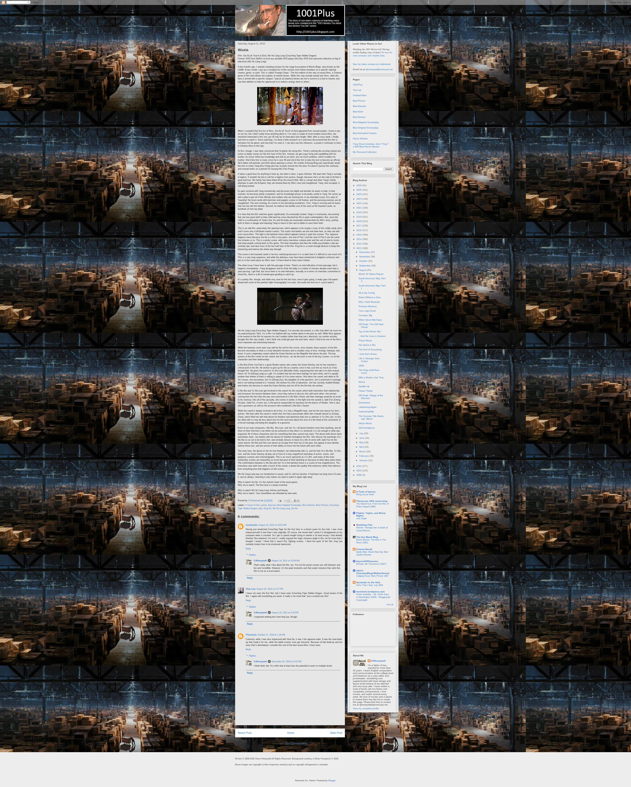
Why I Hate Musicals (369, 302)
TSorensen (251, 635)
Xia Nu (294, 508)
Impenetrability (366, 411)
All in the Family (367, 293)
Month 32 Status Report (371, 274)
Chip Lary (251, 589)
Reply (248, 548)
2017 (359, 225)
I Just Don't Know (368, 354)
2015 (359, 234)
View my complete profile (366, 708)
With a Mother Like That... (372, 377)
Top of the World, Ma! (370, 331)
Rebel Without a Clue (370, 297)
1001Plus (357, 84)
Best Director (308, 505)
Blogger (331, 780)
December (365, 252)
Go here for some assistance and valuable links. (372, 54)
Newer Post (244, 732)
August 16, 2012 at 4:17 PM (270, 589)
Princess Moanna (368, 306)
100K (361, 365)
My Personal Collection (365, 152)
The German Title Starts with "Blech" (371, 417)
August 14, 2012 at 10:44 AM (286, 560)
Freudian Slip (365, 315)
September (365, 265)
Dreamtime (364, 402)
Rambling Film (364, 525)
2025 (359, 189)
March (362, 451)
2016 (359, 230)
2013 (359, 243)
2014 (359, 239)
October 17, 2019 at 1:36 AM (271, 635)
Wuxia (362, 382)
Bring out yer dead (365, 494)
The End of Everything (370, 349)
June (362, 438)
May (361, 442)
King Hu (267, 508)
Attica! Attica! (365, 423)
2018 (359, 221)
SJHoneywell (260, 560)
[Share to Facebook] (295, 500)
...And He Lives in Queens (372, 336)
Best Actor (358, 111)
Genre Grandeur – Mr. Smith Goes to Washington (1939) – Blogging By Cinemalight (373, 597)
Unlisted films (360, 95)
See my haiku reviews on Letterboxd (372, 64)
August (363, 270)
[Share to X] (292, 500)
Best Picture (322, 505)
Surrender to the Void (368, 582)
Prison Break (365, 340)
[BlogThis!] (289, 500)
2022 (359, 203)
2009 (359, 475)
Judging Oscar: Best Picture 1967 (372, 576)
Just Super (361, 518)
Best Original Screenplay (365, 127)
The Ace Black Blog (367, 537)
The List (357, 90)
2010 (359, 470)
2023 (359, 199)
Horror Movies (360, 138)
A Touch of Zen (252, 505)
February (364, 456)
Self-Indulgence (367, 427)
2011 (359, 466)
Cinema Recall (364, 549)
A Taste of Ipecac (365, 491)
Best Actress (359, 117)
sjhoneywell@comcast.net (379, 69)
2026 (359, 185)
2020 (359, 212)
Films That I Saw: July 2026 (369, 585)
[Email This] (285, 500)
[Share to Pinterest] (298, 500)
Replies (252, 555)
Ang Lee (272, 505)
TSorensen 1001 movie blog (371, 501)
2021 (359, 207)
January (363, 460)
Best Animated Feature (365, 133)
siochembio (252, 525)
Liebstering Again (367, 407)
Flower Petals (366, 390)
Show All (390, 605)
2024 (359, 194)
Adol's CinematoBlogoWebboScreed (372, 572)
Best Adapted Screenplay (289, 505)
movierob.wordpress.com (370, 591)
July (361, 433)
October (363, 261)
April (361, 447)
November (365, 256)
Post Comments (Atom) (296, 743)
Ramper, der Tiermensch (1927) (371, 564)
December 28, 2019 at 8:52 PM (286, 661)
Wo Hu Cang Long (281, 508)
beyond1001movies (367, 561)
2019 (359, 216)
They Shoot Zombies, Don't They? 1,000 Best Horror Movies (370, 145)
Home (290, 732)
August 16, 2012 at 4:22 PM (285, 612)
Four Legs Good (367, 310)
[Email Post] (279, 500)
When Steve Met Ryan (370, 319)
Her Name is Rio (367, 345)
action (264, 505)
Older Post (336, 732)
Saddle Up (364, 386)
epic (260, 508)
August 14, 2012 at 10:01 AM (272, 525)
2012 (359, 248)
